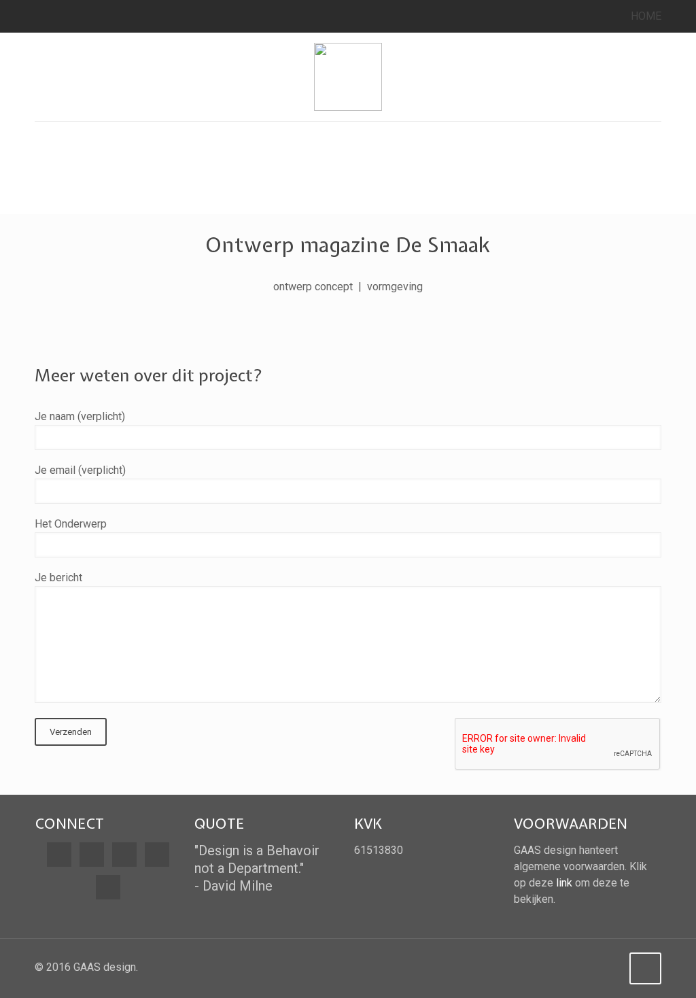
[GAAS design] (348, 77)
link (564, 882)
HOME (646, 16)
